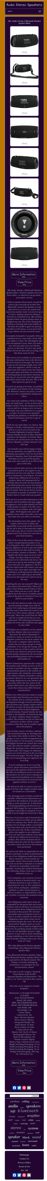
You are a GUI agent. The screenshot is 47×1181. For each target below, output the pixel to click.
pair (10, 1119)
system (33, 1128)
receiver (38, 1120)
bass (25, 1129)
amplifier (33, 1116)
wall (37, 1132)
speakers (33, 1106)
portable (12, 1133)
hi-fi (24, 1120)
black (26, 1137)
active (16, 1124)
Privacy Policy (24, 1162)
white (30, 1120)
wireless (14, 1101)
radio (34, 1145)
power (22, 1107)
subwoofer (30, 1133)
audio (13, 1106)
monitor (21, 1132)
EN (22, 1170)
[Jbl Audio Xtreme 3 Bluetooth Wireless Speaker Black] (24, 41)
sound (36, 1137)
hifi (12, 1111)
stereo (16, 1127)
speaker (14, 1137)
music (17, 1120)
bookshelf (16, 1146)
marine (23, 1141)
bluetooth (28, 1111)
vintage (12, 1116)
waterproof (35, 1102)
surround (32, 1141)
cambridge (24, 1124)
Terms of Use (24, 1166)
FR (26, 1170)
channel (15, 1141)
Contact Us (24, 1159)
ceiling (25, 1101)
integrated (21, 1117)
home (25, 1145)
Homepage (24, 1155)
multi (32, 1123)
